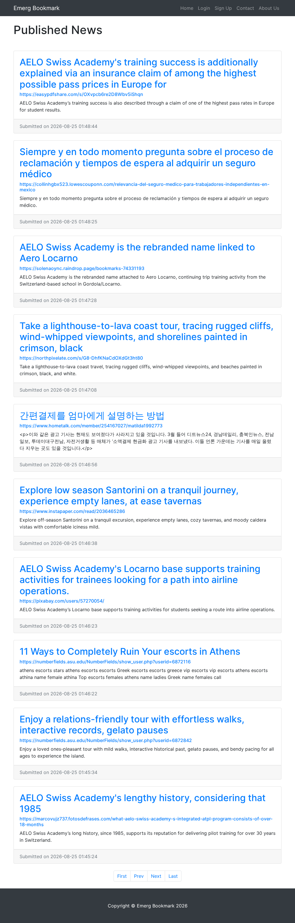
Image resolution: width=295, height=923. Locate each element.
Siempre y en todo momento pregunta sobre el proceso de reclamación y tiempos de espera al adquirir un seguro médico (146, 163)
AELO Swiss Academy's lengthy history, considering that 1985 (143, 803)
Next (156, 876)
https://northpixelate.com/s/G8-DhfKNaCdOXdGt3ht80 (81, 358)
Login (204, 8)
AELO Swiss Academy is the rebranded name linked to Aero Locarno (137, 252)
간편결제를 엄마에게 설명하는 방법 (92, 415)
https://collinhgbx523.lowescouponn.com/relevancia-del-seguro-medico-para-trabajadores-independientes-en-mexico (144, 186)
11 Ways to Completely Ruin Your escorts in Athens (130, 651)
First (122, 876)
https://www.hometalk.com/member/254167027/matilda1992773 (91, 426)
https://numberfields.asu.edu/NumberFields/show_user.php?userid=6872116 (105, 662)
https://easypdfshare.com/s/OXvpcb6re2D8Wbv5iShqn (81, 94)
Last (173, 876)
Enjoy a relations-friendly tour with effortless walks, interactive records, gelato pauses (132, 725)
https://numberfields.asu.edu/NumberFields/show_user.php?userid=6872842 (106, 740)
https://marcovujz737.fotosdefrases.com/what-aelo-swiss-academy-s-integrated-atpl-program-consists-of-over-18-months (146, 821)
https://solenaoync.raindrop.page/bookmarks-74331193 (82, 268)
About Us (269, 8)
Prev (139, 876)
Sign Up (223, 8)
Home (186, 8)
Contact (245, 8)
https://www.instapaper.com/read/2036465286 (72, 511)
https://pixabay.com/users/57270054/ (62, 601)
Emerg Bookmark (37, 8)
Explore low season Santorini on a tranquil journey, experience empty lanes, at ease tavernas (129, 495)
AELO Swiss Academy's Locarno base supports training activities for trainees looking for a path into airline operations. (140, 580)
